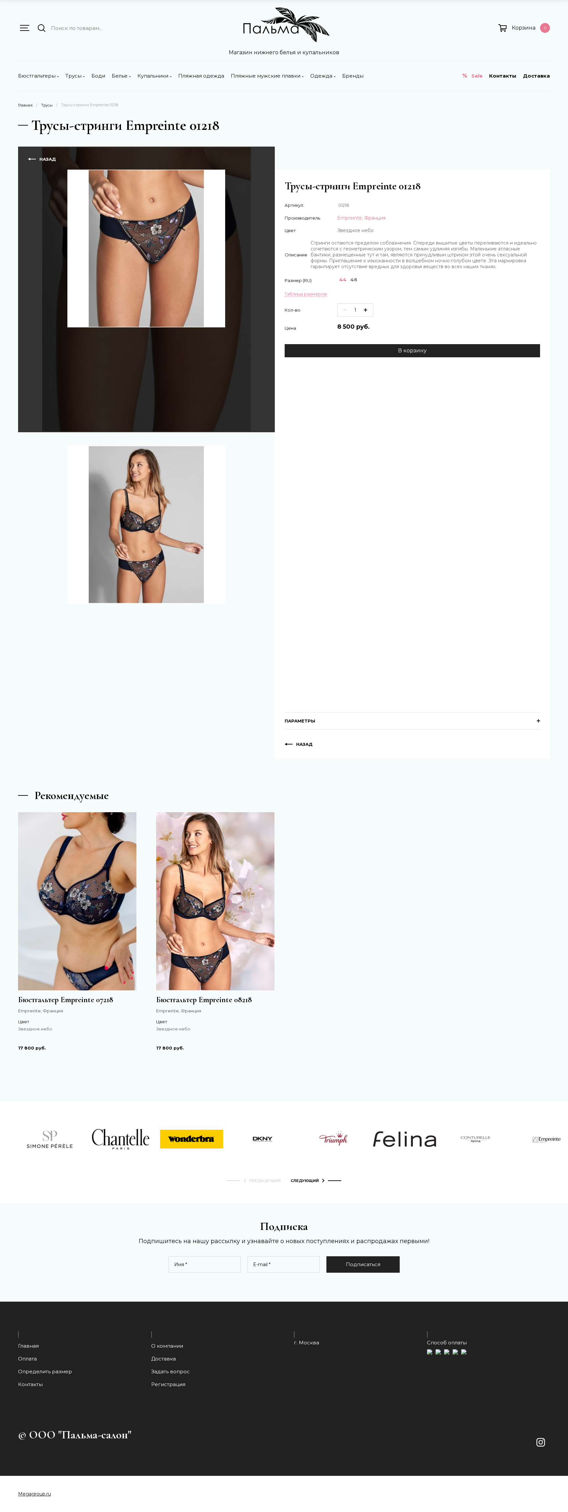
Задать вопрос (170, 1371)
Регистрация (168, 1384)
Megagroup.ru (34, 1494)
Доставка (536, 76)
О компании (167, 1346)
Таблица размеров (306, 293)
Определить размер (45, 1371)
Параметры (300, 720)
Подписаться (363, 1264)
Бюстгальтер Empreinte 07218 (65, 999)
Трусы (47, 105)
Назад (47, 159)
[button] (24, 28)
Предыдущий (265, 1181)
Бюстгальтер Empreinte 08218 (204, 999)
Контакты (502, 76)
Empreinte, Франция (361, 218)
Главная (25, 105)
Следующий (305, 1181)
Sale (477, 76)
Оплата (27, 1359)
